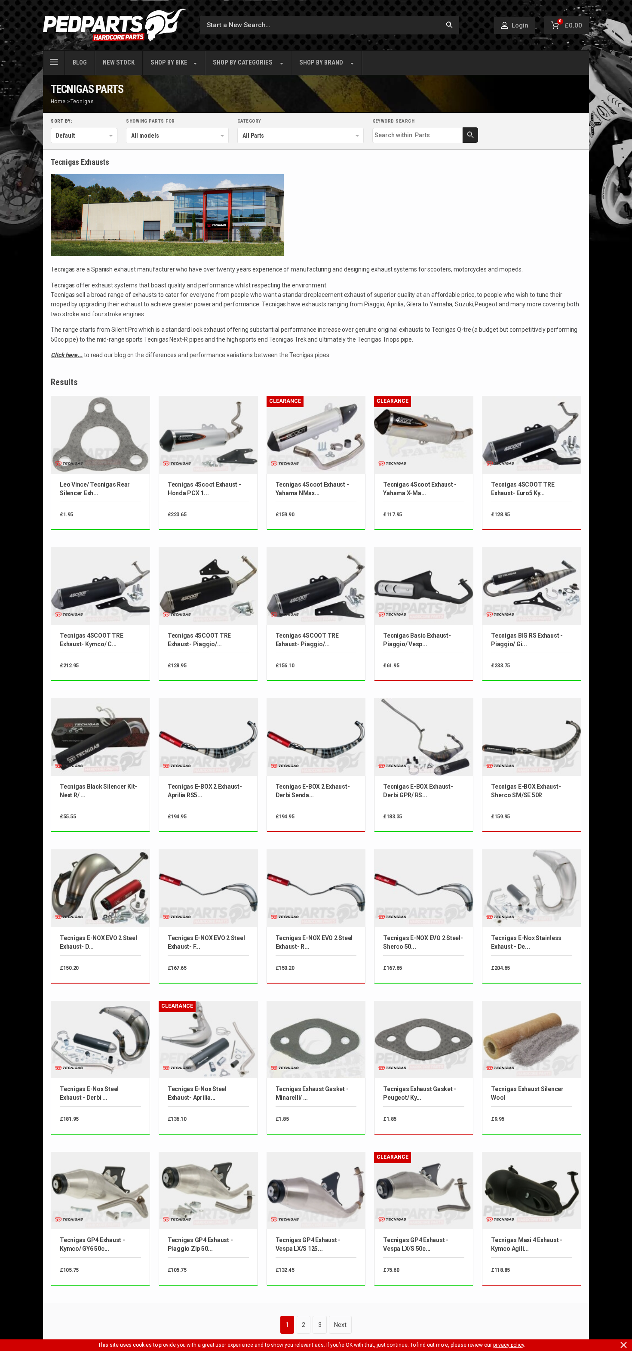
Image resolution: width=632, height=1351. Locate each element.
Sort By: (61, 121)
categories (243, 62)
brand (321, 62)
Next (340, 1324)
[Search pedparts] (449, 25)
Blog (80, 62)
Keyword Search (393, 121)
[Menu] (53, 61)
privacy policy (508, 1345)
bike (168, 62)
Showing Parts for (150, 121)
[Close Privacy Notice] (624, 1345)
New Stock (119, 62)
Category (249, 121)
